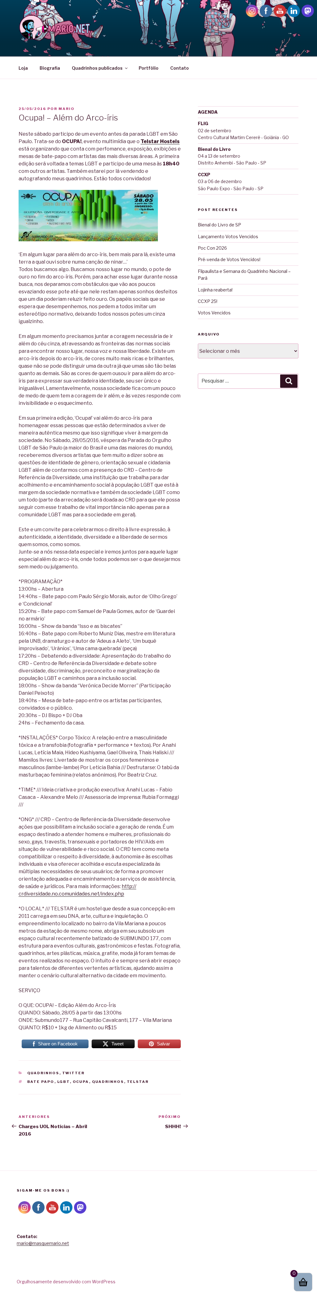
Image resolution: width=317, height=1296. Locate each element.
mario (67, 109)
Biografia (50, 68)
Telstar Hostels (160, 141)
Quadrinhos (43, 1073)
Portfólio (148, 68)
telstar (138, 1081)
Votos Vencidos (214, 312)
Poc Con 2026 (212, 248)
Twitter (73, 1073)
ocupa (81, 1081)
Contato (179, 68)
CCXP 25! (207, 301)
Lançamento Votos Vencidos (228, 236)
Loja (23, 68)
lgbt (63, 1081)
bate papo (40, 1081)
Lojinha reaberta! (215, 289)
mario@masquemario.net (43, 1243)
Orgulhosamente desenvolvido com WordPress (66, 1281)
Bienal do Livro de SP (219, 224)
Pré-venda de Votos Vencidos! (229, 259)
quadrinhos (108, 1081)
